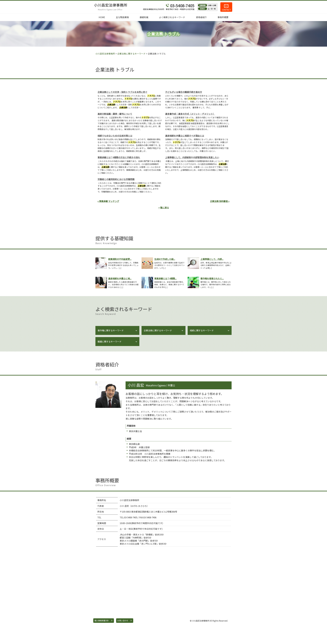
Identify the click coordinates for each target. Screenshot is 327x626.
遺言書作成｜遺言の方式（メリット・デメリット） (190, 113)
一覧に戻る (163, 207)
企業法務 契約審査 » (219, 201)
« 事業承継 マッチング (108, 201)
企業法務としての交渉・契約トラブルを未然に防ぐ (122, 91)
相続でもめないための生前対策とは (115, 135)
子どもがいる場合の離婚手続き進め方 (183, 91)
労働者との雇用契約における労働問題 (116, 179)
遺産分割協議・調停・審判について (115, 113)
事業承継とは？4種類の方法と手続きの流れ (119, 157)
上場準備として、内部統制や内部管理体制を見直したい (192, 157)
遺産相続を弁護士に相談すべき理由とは (184, 135)
